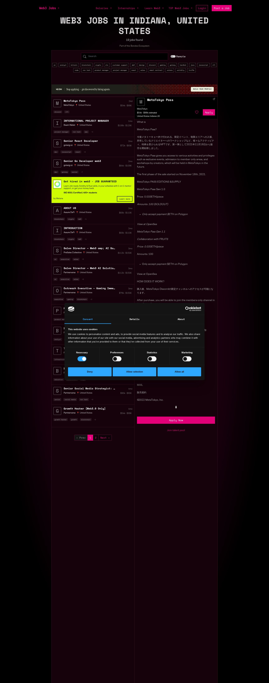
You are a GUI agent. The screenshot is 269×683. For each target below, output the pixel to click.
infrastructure (61, 359)
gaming (162, 65)
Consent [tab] (88, 319)
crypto (98, 65)
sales (142, 70)
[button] (58, 8)
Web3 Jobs (47, 8)
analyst (63, 65)
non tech (86, 70)
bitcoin (74, 65)
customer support (120, 65)
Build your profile (202, 89)
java (192, 65)
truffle (191, 70)
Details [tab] (134, 319)
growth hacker (60, 419)
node (76, 70)
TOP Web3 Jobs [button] (179, 8)
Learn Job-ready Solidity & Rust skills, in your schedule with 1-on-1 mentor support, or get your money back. (97, 187)
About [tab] (181, 319)
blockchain (86, 65)
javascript (203, 65)
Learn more (124, 199)
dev (55, 152)
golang (172, 65)
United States (84, 105)
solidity (180, 70)
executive (65, 259)
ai (55, 65)
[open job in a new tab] (214, 99)
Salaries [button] (103, 8)
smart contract (156, 70)
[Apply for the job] (141, 102)
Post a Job (221, 8)
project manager (120, 70)
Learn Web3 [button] (153, 8)
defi (133, 65)
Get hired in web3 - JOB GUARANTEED (90, 181)
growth (74, 419)
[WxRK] (59, 89)
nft (213, 65)
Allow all (179, 371)
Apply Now (176, 420)
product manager (102, 70)
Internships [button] (127, 8)
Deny (90, 371)
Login (202, 8)
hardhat (183, 65)
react (133, 70)
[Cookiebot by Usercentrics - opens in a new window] (187, 309)
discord (152, 65)
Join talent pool (176, 430)
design (142, 65)
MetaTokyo (142, 109)
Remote (181, 56)
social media (70, 399)
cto (106, 65)
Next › (105, 437)
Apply (209, 112)
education (58, 379)
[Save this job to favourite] (196, 112)
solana (169, 70)
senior (74, 172)
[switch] (117, 358)
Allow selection (134, 371)
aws (86, 132)
